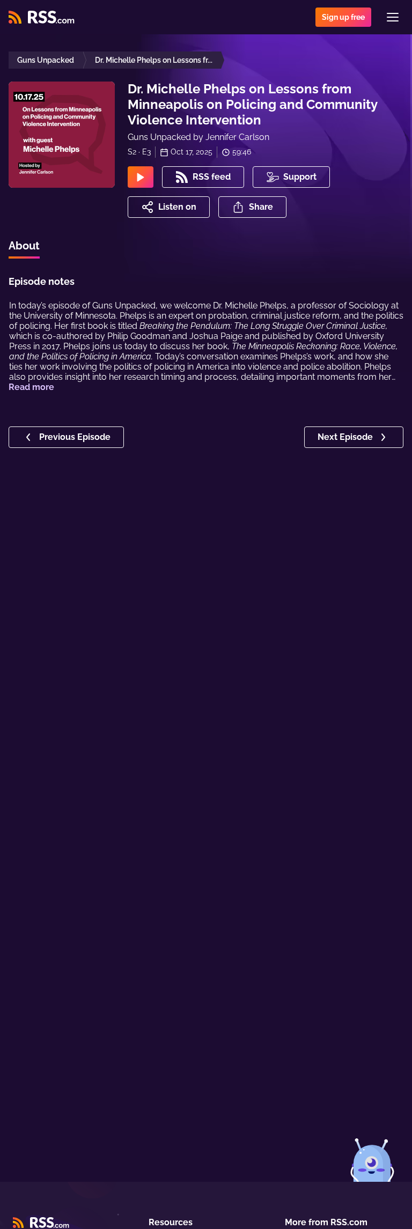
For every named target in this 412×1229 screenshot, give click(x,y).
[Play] (140, 177)
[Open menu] (392, 17)
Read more (31, 387)
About (24, 245)
